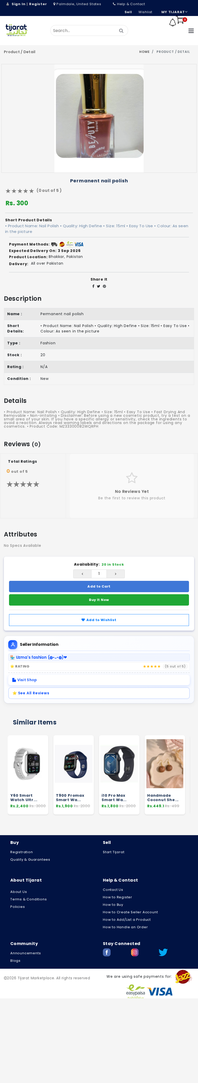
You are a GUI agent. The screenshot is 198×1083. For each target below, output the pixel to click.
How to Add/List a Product (127, 919)
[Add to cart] (42, 766)
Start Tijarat (113, 852)
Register (38, 4)
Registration (21, 852)
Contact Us (113, 889)
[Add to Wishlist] (42, 775)
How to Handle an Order (125, 927)
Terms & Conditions (28, 899)
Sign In (19, 4)
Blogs (15, 960)
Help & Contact (131, 4)
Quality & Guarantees (30, 859)
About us (18, 891)
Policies (17, 906)
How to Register (117, 897)
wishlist (145, 12)
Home (144, 52)
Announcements (25, 953)
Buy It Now (99, 599)
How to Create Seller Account (130, 912)
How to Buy (113, 904)
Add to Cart (99, 586)
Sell (128, 12)
